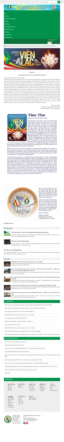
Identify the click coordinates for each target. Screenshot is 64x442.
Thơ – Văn (20, 402)
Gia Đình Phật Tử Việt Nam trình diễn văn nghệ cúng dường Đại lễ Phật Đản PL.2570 (33, 285)
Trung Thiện (31, 388)
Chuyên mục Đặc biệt (10, 18)
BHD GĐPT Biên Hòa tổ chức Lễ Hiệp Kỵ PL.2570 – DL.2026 (20, 328)
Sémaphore (7, 373)
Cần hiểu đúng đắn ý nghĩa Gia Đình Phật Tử (16, 318)
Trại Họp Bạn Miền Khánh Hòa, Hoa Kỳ (14, 345)
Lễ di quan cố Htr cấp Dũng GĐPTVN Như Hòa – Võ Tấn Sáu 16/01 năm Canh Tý (25, 348)
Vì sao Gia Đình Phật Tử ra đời (12, 324)
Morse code (10, 402)
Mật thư (9, 400)
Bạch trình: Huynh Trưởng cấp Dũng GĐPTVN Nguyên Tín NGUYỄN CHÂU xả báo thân (26, 363)
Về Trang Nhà (7, 37)
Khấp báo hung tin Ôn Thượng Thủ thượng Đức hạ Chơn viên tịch (21, 369)
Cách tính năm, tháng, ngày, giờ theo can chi (16, 341)
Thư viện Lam (8, 34)
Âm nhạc (20, 397)
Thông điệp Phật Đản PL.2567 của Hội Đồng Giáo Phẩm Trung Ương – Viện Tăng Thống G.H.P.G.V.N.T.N (31, 366)
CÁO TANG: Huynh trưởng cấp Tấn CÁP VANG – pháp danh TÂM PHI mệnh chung (25, 308)
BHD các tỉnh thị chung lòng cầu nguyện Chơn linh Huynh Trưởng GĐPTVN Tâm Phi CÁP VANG (28, 305)
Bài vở (19, 46)
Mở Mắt (41, 385)
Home (6, 46)
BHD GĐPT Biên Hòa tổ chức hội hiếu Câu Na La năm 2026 (26, 261)
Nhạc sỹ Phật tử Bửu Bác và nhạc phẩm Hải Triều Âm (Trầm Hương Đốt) (23, 331)
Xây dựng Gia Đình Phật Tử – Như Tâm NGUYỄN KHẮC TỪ (19, 311)
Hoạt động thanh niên (9, 26)
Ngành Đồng (43, 384)
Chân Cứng (42, 388)
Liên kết (31, 396)
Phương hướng (53, 390)
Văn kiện (6, 16)
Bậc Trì (9, 387)
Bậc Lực (10, 390)
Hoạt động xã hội (8, 29)
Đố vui (19, 399)
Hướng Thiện (32, 385)
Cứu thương (10, 407)
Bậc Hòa (20, 385)
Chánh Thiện (32, 390)
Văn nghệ (6, 32)
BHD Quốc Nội (32, 397)
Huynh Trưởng (11, 384)
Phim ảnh (20, 400)
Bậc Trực (20, 387)
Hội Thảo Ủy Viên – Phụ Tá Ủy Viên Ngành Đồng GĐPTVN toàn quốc (30, 232)
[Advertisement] (51, 428)
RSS (49, 43)
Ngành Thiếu (32, 384)
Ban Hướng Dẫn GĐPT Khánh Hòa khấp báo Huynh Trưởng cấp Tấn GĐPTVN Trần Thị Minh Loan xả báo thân (32, 334)
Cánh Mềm (42, 387)
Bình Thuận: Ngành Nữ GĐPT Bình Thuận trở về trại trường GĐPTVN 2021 (23, 360)
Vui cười (20, 404)
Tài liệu (52, 384)
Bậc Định (10, 388)
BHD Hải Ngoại (32, 399)
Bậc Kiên (10, 385)
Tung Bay (42, 390)
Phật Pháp (7, 24)
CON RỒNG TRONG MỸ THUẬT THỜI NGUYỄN (17, 351)
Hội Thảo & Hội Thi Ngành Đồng (20, 241)
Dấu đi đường (11, 399)
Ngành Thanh (21, 384)
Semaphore (10, 405)
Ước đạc (10, 404)
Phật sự (6, 21)
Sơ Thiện (31, 387)
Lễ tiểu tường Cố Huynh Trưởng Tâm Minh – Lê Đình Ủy (19, 321)
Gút (51, 388)
